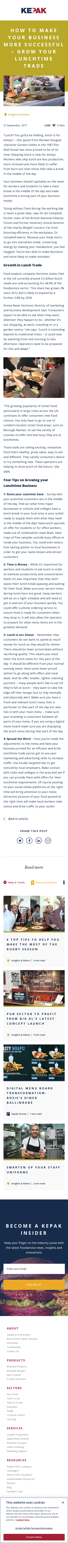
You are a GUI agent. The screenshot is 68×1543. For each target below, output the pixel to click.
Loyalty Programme (17, 1434)
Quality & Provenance (18, 1334)
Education (12, 1406)
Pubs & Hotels (15, 1402)
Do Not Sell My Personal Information (34, 1528)
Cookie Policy (23, 1519)
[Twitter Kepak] (20, 840)
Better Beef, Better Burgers (22, 1338)
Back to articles (18, 819)
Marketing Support (17, 1451)
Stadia (10, 1410)
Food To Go (13, 1398)
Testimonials (14, 1347)
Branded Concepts (17, 1442)
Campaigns (13, 1470)
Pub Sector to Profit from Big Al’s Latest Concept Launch (32, 1018)
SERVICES (15, 1428)
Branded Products (17, 1366)
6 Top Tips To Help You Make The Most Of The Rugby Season (33, 944)
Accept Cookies (34, 1537)
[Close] (62, 1502)
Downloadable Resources (21, 1478)
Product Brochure (16, 1378)
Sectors (14, 1388)
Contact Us (13, 1351)
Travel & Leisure (16, 1415)
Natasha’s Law (15, 1491)
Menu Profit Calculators (19, 1474)
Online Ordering (15, 1446)
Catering (11, 1419)
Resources (16, 1460)
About (13, 1328)
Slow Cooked (14, 1374)
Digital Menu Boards (18, 1438)
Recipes (11, 1483)
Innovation (12, 1342)
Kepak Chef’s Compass (19, 1466)
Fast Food (12, 1394)
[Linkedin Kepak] (39, 840)
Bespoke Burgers (16, 1370)
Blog (9, 1487)
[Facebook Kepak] (29, 840)
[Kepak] (34, 12)
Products (16, 1360)
